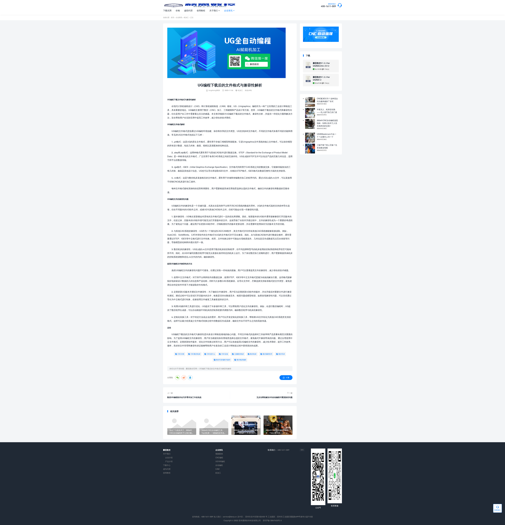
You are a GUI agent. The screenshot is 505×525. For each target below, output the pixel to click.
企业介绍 (169, 457)
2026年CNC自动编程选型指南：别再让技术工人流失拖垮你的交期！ (327, 123)
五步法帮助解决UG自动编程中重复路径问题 (274, 397)
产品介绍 (169, 461)
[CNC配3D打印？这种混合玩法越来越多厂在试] (310, 102)
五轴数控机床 (239, 354)
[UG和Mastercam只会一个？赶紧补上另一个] (310, 138)
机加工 (186, 17)
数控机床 (253, 354)
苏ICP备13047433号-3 (272, 520)
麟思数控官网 (191, 368)
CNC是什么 (211, 354)
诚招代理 (188, 10)
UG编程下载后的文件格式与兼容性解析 (215, 368)
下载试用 (167, 10)
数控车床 (282, 354)
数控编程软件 (267, 354)
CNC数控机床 (195, 354)
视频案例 (219, 454)
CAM (217, 469)
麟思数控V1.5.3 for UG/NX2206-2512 (321, 64)
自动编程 (219, 465)
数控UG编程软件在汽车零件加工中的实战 (184, 397)
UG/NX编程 (220, 461)
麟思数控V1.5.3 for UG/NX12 (321, 78)
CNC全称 (181, 354)
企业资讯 (229, 10)
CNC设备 (224, 354)
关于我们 (214, 10)
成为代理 (166, 469)
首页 (172, 17)
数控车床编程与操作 (223, 360)
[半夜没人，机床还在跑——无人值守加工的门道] (310, 113)
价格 (178, 10)
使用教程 (201, 10)
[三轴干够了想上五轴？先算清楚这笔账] (310, 148)
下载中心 (166, 465)
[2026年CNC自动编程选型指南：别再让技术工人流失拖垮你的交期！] (310, 124)
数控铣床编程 (241, 360)
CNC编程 (219, 457)
